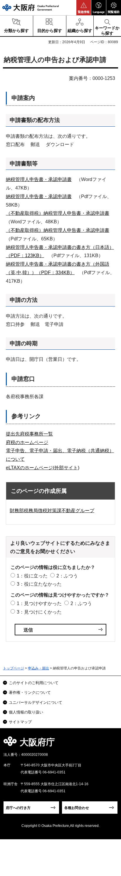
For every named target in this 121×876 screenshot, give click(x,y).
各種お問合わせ (76, 808)
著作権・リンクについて (30, 692)
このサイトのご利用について (33, 683)
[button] (83, 7)
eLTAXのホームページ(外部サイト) (42, 467)
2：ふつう (67, 575)
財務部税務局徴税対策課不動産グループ (52, 510)
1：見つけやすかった (39, 603)
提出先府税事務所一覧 (29, 433)
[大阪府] (30, 7)
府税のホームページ (27, 442)
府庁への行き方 (18, 808)
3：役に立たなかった (39, 584)
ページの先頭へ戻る (110, 744)
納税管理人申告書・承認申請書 (39, 179)
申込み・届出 (38, 668)
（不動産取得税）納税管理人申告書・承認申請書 (57, 213)
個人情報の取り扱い (26, 712)
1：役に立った (32, 575)
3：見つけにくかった (39, 611)
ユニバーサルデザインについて (35, 702)
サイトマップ (20, 722)
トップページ (13, 668)
